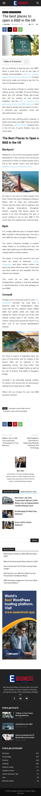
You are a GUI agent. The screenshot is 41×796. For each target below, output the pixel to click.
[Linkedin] (20, 698)
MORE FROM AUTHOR (28, 492)
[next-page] (7, 533)
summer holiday (19, 125)
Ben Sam (7, 24)
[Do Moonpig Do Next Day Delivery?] (8, 514)
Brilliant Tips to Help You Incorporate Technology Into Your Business (10, 441)
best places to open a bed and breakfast (15, 411)
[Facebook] (4, 29)
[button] (4, 3)
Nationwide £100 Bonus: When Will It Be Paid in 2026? (20, 555)
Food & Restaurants (15, 12)
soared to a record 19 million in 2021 (16, 167)
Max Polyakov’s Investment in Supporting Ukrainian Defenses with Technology (31, 443)
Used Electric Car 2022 (23, 724)
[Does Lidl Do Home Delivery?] (8, 525)
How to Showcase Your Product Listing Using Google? (20, 567)
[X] (10, 29)
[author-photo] (20, 467)
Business (11, 9)
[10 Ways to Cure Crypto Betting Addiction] (8, 715)
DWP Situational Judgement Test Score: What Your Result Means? (20, 582)
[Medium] (26, 698)
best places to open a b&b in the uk (19, 408)
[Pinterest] (15, 29)
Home (4, 9)
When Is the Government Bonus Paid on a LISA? (21, 561)
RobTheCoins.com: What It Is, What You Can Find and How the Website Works (20, 574)
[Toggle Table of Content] (25, 62)
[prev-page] (3, 533)
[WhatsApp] (20, 29)
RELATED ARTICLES (11, 492)
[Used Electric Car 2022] (8, 726)
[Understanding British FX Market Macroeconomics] (8, 737)
